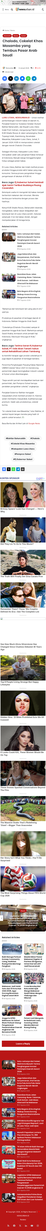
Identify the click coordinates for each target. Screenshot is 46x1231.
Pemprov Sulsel (23, 454)
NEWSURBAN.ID (22, 117)
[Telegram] (18, 469)
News (12, 30)
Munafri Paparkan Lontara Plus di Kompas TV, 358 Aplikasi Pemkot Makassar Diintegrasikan (29, 1136)
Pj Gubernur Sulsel (23, 459)
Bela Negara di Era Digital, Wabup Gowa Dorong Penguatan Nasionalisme (29, 294)
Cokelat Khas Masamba (23, 443)
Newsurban (10, 68)
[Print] (23, 469)
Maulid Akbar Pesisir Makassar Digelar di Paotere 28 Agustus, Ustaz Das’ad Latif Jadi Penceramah (33, 961)
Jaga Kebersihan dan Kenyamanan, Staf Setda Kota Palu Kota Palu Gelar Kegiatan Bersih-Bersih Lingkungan (28, 260)
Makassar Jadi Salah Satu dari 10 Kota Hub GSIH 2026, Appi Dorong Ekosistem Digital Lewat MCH (11, 991)
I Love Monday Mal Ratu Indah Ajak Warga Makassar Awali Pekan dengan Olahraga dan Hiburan (33, 992)
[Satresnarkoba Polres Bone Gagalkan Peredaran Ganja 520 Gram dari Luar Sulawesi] (8, 1197)
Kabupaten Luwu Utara (23, 449)
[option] (23, 918)
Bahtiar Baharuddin (16, 438)
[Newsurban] (25, 9)
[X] (9, 469)
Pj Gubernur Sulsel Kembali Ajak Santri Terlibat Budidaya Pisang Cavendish (22, 185)
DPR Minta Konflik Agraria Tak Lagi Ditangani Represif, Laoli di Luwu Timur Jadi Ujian (30, 1123)
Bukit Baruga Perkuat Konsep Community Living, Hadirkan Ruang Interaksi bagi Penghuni (11, 961)
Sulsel (23, 36)
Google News (34, 423)
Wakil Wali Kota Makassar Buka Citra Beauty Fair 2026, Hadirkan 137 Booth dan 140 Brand (30, 1165)
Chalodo (36, 438)
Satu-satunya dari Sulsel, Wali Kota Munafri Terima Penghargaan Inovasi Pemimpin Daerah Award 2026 (28, 240)
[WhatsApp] (13, 469)
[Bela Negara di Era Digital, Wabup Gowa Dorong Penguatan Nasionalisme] (8, 294)
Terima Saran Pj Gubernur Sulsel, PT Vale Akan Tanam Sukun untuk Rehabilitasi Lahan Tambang (22, 348)
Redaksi (23, 1220)
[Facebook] (4, 469)
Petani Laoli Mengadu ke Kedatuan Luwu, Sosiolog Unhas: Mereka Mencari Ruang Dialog (34, 1023)
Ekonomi (7, 36)
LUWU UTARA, (8, 117)
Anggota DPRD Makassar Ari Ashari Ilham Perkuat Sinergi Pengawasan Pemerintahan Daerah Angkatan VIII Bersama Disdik (12, 1025)
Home (6, 30)
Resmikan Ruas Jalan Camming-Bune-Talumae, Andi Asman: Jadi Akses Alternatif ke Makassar (29, 1099)
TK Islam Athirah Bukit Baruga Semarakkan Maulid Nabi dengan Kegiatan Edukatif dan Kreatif (30, 1150)
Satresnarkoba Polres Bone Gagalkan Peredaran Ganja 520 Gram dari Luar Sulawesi (23, 920)
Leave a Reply (23, 1043)
